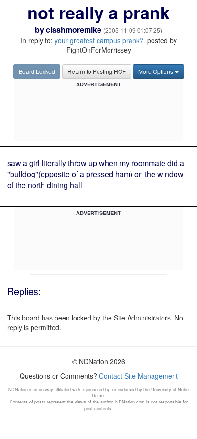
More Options (155, 71)
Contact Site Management (138, 375)
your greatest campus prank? (99, 40)
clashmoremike (73, 29)
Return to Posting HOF (96, 71)
